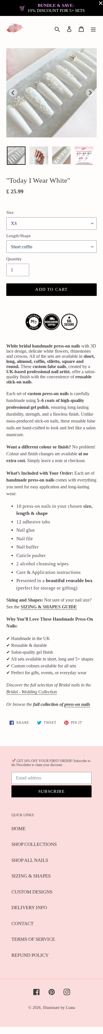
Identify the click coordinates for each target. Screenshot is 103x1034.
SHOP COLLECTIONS (34, 844)
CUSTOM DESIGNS (31, 892)
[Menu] (93, 28)
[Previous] (13, 93)
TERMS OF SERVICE (33, 939)
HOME (18, 828)
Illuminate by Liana (59, 1007)
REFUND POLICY (30, 955)
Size (10, 212)
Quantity (14, 259)
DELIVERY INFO (29, 907)
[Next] (90, 93)
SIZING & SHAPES (31, 876)
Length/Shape (18, 235)
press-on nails (77, 704)
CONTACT (22, 923)
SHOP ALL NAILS (29, 860)
